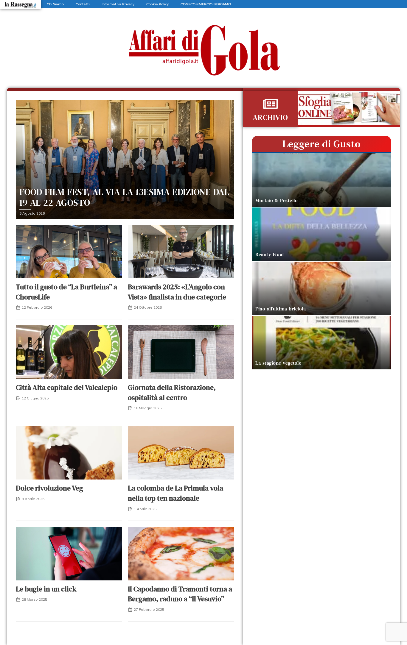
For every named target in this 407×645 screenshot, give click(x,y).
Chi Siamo (55, 4)
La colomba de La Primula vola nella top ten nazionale (175, 493)
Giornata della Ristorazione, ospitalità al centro (172, 392)
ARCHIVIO (270, 117)
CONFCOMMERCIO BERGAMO (206, 4)
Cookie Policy (157, 4)
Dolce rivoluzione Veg (49, 488)
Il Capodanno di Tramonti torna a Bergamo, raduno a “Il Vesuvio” (180, 594)
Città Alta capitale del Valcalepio (66, 387)
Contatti (83, 4)
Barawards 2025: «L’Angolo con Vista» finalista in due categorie (177, 292)
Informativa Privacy (118, 4)
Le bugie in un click (46, 589)
